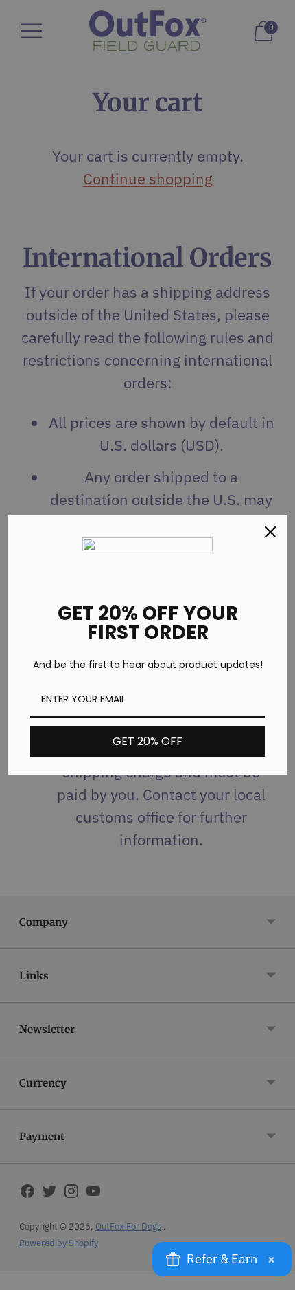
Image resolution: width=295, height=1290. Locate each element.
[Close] (270, 531)
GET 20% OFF (147, 741)
